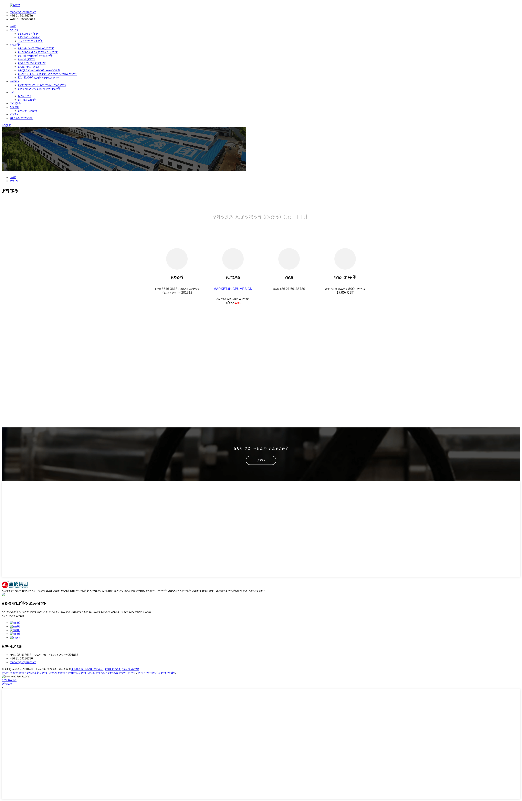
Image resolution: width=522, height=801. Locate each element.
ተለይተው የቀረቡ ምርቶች (87, 669)
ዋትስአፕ (7, 683)
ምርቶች (15, 44)
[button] (261, 460)
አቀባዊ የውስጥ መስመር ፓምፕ (68, 672)
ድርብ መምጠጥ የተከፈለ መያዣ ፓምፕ (112, 672)
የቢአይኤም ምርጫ (21, 118)
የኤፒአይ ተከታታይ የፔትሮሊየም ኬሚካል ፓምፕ (47, 74)
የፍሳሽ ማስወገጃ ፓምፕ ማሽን (156, 672)
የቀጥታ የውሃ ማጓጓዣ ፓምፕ (36, 48)
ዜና (12, 92)
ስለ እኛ (14, 30)
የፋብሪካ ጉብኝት (28, 33)
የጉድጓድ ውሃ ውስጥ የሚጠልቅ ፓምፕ (25, 672)
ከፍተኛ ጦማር (130, 669)
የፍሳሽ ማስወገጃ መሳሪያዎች (35, 55)
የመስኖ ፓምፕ (26, 59)
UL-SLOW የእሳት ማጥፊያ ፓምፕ (39, 77)
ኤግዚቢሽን (24, 96)
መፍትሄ (14, 81)
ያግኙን (14, 114)
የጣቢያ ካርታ (113, 669)
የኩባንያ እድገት (27, 99)
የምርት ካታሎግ (27, 110)
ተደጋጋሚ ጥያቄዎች (30, 41)
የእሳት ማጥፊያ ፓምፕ (31, 63)
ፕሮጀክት (15, 103)
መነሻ (13, 26)
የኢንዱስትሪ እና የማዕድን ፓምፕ (38, 52)
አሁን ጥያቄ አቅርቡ (13, 615)
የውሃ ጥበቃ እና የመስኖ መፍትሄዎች (39, 88)
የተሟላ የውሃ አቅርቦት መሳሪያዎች (39, 70)
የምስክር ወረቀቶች (29, 37)
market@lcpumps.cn (23, 12)
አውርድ (14, 107)
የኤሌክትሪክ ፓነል (28, 66)
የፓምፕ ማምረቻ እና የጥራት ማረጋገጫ (42, 85)
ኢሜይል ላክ (9, 680)
